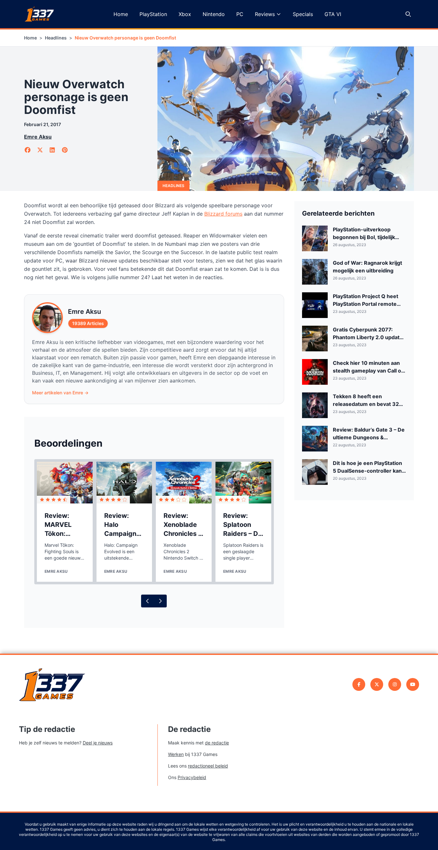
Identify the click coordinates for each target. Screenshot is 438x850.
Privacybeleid (192, 777)
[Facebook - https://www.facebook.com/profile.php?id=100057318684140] (358, 684)
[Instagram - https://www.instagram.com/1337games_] (394, 684)
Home (121, 14)
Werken (176, 754)
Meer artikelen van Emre (60, 392)
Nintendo (214, 14)
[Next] (160, 601)
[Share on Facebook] (27, 150)
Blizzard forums (223, 213)
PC (239, 14)
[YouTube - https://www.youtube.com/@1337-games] (412, 684)
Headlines (56, 37)
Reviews (265, 14)
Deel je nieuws (98, 742)
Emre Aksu (38, 136)
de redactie (217, 742)
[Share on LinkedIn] (52, 150)
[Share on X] (40, 150)
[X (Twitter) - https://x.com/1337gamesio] (376, 684)
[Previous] (147, 601)
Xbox (185, 14)
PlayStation (153, 14)
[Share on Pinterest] (65, 150)
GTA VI (332, 14)
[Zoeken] (408, 14)
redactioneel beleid (208, 765)
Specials (303, 14)
